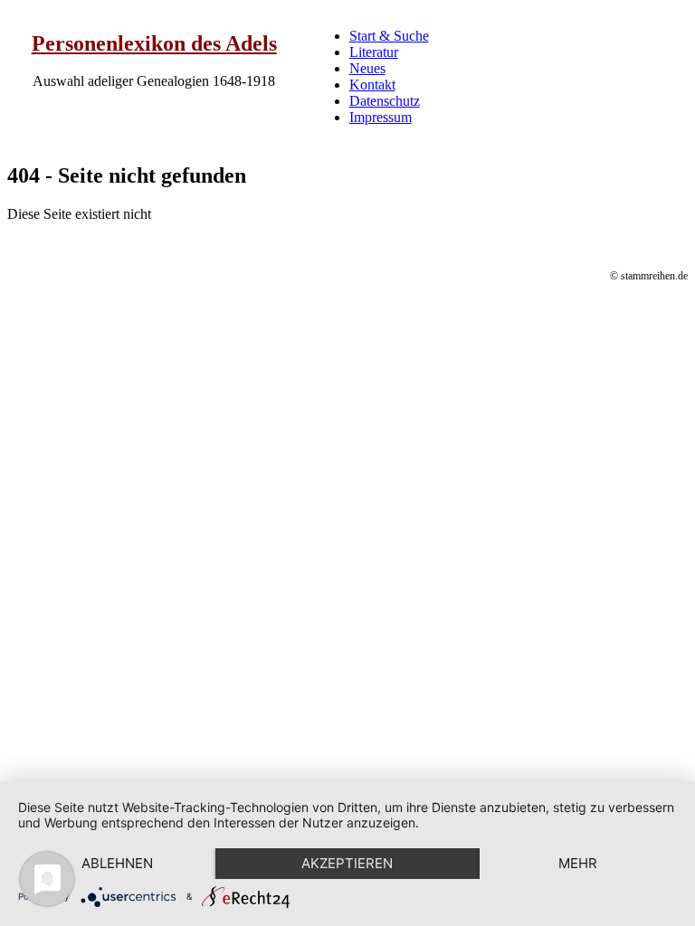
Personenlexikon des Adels (154, 43)
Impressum (380, 117)
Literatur (373, 52)
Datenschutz (384, 101)
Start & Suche (389, 35)
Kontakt (372, 84)
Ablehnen (117, 863)
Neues (367, 68)
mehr (577, 863)
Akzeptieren (347, 863)
